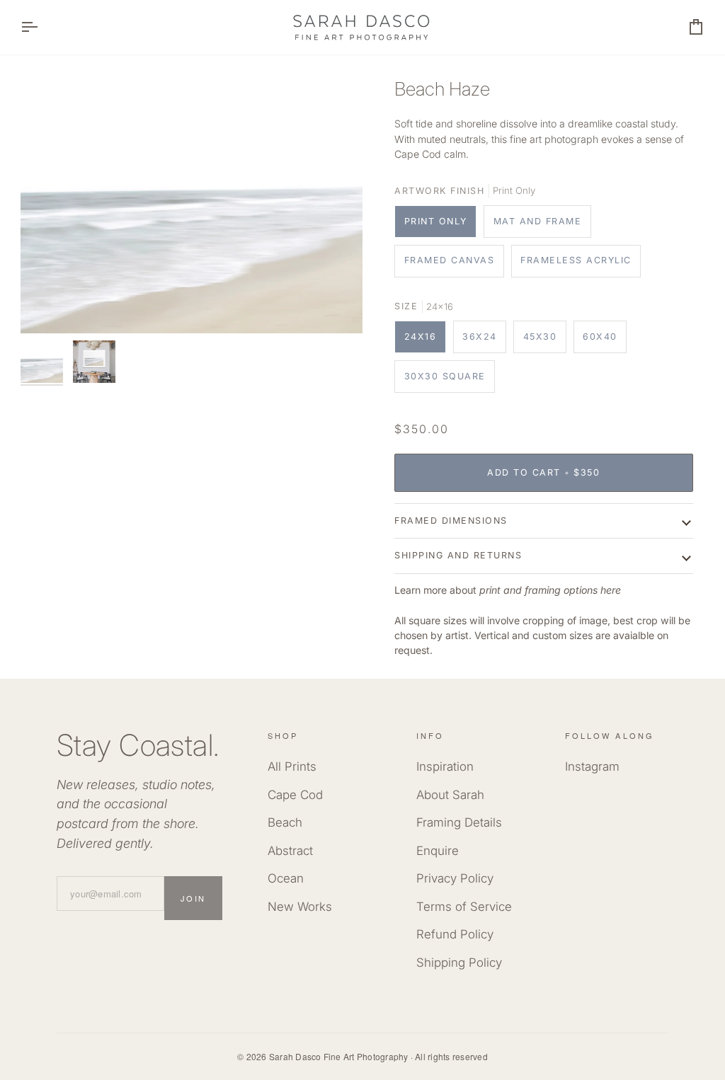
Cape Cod (295, 795)
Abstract (290, 851)
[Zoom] (191, 204)
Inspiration (445, 766)
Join (193, 898)
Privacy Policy (454, 878)
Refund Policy (454, 934)
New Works (300, 907)
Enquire (437, 851)
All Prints (292, 766)
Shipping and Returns (458, 555)
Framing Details (459, 822)
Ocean (286, 878)
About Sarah (450, 795)
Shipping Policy (459, 962)
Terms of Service (464, 907)
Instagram (592, 766)
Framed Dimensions (451, 520)
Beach (285, 822)
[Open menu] (42, 27)
